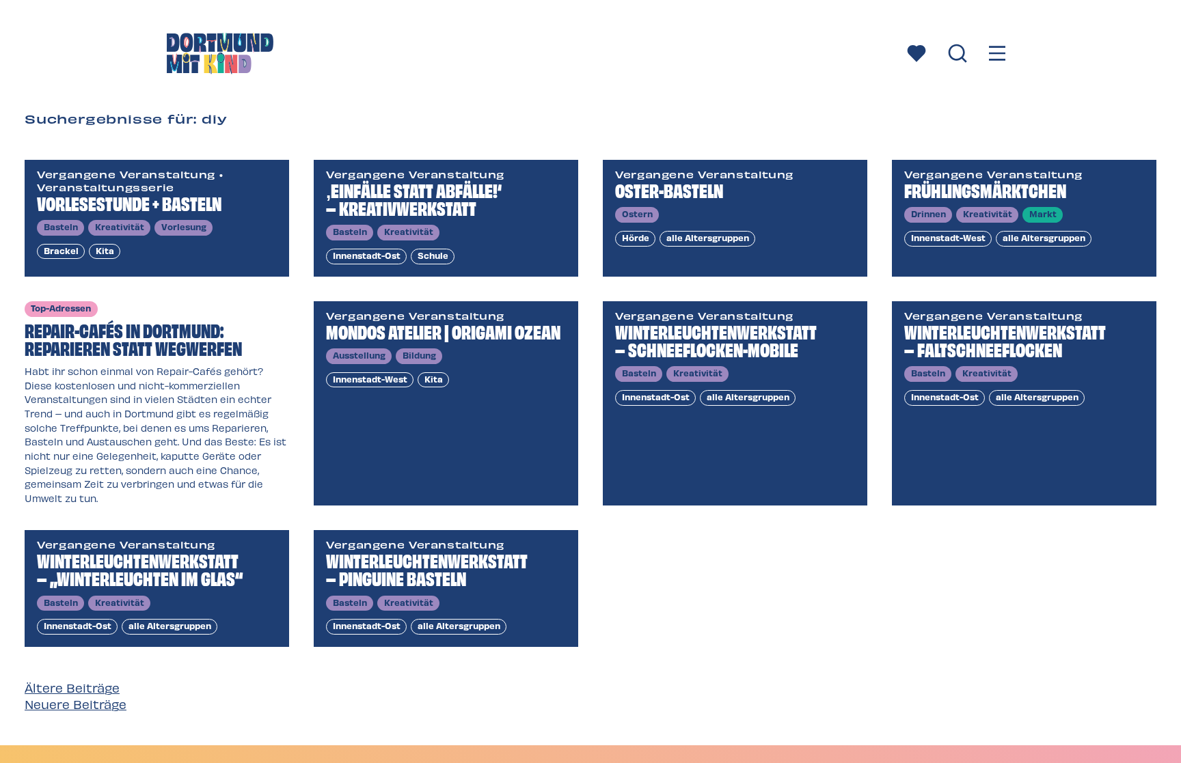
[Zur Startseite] (220, 55)
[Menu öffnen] (997, 55)
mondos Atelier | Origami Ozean (443, 331)
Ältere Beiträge (72, 687)
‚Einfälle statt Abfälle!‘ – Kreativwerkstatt (414, 198)
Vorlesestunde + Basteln (129, 202)
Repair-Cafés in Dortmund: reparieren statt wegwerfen (133, 338)
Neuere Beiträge (75, 704)
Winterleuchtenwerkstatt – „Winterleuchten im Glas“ (140, 568)
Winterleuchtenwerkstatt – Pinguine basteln (427, 568)
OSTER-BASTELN (669, 190)
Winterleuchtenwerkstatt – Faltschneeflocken (1005, 340)
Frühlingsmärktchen (985, 190)
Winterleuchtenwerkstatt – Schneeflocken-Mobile (716, 340)
